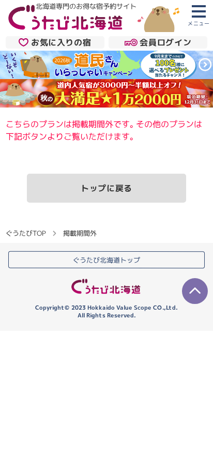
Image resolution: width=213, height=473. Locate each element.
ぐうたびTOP (25, 233)
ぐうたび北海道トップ (106, 260)
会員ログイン (165, 42)
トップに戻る (106, 188)
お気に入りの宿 (61, 42)
